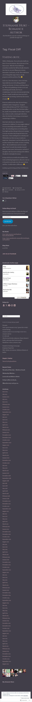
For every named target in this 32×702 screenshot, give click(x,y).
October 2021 (5, 409)
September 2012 (6, 661)
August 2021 (5, 414)
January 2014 (5, 621)
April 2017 (5, 521)
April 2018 (5, 491)
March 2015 (5, 585)
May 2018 (4, 488)
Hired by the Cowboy (8, 272)
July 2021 (4, 417)
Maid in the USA (7, 290)
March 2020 (5, 455)
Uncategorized (18, 188)
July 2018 (4, 483)
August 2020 (5, 445)
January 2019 (5, 473)
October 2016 (5, 537)
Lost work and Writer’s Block (10, 376)
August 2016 (5, 542)
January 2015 (5, 590)
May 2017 (4, 519)
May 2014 (4, 610)
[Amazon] (3, 305)
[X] (6, 305)
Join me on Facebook (9, 254)
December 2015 (6, 562)
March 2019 (5, 470)
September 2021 (6, 412)
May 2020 (5, 450)
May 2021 (4, 422)
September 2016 (6, 539)
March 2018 (5, 493)
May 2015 (4, 580)
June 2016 (4, 547)
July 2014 (4, 605)
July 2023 (4, 394)
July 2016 (4, 544)
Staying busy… (11, 57)
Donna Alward (6, 274)
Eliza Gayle (5, 285)
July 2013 (4, 636)
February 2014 (6, 618)
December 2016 (6, 532)
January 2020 (5, 458)
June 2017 (4, 516)
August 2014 (5, 603)
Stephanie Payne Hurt (7, 268)
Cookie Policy (25, 695)
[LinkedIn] (14, 305)
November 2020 (6, 437)
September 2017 (6, 509)
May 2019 (4, 468)
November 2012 (6, 656)
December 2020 (6, 435)
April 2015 (5, 582)
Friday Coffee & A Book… (9, 380)
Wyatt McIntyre (6, 279)
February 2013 (6, 649)
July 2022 (4, 399)
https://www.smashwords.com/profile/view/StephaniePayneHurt (15, 239)
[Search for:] (11, 316)
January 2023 (5, 397)
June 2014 (4, 608)
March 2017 (5, 524)
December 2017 (6, 501)
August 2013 (5, 633)
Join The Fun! (8, 221)
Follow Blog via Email (9, 208)
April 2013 (5, 643)
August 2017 (5, 511)
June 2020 (5, 448)
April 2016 (5, 552)
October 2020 (6, 440)
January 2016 (5, 560)
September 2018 (6, 478)
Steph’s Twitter (7, 358)
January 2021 (5, 432)
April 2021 (5, 425)
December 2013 (6, 623)
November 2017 (6, 504)
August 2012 (5, 664)
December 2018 (6, 476)
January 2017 (5, 529)
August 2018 (5, 481)
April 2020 (5, 453)
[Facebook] (9, 305)
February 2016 (6, 557)
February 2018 (6, 496)
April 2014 (5, 613)
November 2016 (6, 534)
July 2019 (4, 465)
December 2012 (6, 654)
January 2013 (5, 651)
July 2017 (4, 514)
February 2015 (6, 588)
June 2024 (5, 392)
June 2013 (4, 638)
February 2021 (6, 430)
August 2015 (5, 572)
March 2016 (5, 554)
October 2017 (5, 506)
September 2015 (6, 570)
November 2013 (6, 626)
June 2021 (4, 420)
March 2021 (5, 427)
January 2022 (5, 407)
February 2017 (6, 526)
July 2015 (4, 575)
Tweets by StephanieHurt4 (9, 361)
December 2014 (6, 593)
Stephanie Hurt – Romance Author (16, 29)
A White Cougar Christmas (10, 284)
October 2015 (5, 567)
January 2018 (5, 498)
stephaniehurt (7, 188)
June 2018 (4, 486)
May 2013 (4, 641)
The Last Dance (7, 278)
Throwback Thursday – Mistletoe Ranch (13, 370)
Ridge (4, 267)
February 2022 (6, 404)
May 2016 (4, 549)
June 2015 (4, 577)
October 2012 (5, 659)
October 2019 (5, 463)
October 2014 (5, 598)
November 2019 (6, 460)
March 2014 (5, 616)
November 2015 (6, 565)
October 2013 (5, 628)
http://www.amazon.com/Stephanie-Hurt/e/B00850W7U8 (12, 235)
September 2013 (6, 631)
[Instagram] (12, 305)
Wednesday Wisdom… (8, 373)
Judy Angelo (6, 291)
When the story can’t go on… (10, 383)
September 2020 (6, 442)
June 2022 (5, 402)
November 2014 (6, 595)
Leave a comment (8, 189)
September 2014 (6, 600)
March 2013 (5, 646)
